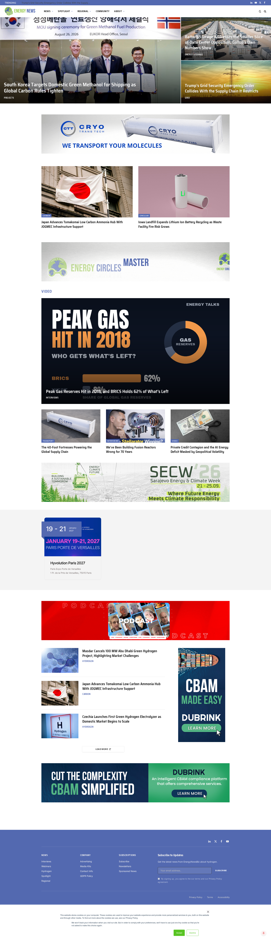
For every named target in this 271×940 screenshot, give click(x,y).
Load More (102, 749)
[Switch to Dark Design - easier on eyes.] (260, 11)
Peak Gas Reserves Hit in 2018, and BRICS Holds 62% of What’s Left (107, 391)
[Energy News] (20, 11)
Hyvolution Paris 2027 (67, 563)
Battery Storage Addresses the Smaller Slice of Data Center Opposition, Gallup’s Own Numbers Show (224, 42)
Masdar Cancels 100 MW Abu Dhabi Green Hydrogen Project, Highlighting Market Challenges (119, 653)
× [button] (208, 910)
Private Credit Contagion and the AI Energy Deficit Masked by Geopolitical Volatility (199, 449)
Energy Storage (194, 54)
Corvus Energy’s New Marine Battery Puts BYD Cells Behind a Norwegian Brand (56, 2)
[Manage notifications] (263, 933)
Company (85, 855)
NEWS (47, 11)
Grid (187, 98)
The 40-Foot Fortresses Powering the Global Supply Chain (66, 449)
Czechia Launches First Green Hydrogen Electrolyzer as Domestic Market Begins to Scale (121, 719)
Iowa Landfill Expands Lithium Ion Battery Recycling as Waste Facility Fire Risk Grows (180, 224)
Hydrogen (88, 661)
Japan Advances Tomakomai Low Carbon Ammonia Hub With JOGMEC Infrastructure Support (82, 224)
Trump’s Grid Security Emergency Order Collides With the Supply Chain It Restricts (221, 88)
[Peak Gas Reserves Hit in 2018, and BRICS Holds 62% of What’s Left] (135, 351)
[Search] (264, 11)
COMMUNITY (103, 11)
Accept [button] (179, 932)
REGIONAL (82, 11)
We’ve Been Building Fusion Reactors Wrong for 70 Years (131, 449)
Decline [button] (192, 932)
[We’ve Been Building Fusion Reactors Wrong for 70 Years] (135, 426)
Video (175, 441)
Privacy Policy (215, 879)
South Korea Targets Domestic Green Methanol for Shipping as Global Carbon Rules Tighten (70, 88)
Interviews (52, 397)
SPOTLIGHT (64, 11)
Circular (144, 216)
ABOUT (118, 11)
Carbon (46, 216)
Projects (9, 98)
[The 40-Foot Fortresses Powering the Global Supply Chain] (70, 426)
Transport (48, 441)
